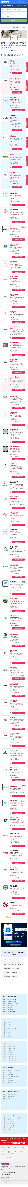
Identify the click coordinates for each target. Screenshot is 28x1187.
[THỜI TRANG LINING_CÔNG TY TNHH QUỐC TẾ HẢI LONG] (5, 853)
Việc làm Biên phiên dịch (9, 1011)
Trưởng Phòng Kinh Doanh (12, 377)
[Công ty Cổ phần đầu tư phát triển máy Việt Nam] (5, 583)
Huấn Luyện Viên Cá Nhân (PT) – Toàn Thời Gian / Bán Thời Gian (14, 447)
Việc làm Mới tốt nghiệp (9, 1072)
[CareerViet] (18, 1142)
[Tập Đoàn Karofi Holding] (5, 787)
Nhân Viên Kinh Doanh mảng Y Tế (14, 818)
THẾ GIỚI (4, 1152)
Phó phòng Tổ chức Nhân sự (13, 768)
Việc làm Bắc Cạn (7, 1033)
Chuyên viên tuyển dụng (13, 312)
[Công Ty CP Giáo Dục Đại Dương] (5, 549)
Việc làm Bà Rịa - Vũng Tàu (9, 1028)
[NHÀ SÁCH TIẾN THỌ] (5, 670)
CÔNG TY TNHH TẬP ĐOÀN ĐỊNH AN (17, 314)
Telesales (14, 976)
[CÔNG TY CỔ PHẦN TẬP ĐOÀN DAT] (5, 329)
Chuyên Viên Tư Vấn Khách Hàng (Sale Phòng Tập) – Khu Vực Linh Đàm (14, 430)
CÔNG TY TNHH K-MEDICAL (16, 567)
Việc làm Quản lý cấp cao (9, 1080)
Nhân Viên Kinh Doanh (13, 135)
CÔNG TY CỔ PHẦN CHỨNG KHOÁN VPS (16, 230)
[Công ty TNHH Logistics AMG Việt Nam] (5, 246)
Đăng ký (19, 5)
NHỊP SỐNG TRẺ (14, 1148)
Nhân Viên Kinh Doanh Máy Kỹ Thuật (14, 513)
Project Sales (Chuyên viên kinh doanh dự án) (14, 261)
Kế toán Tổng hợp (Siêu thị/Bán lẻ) (14, 616)
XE (8, 1155)
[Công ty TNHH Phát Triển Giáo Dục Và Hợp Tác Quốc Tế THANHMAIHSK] (5, 905)
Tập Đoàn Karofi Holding (15, 788)
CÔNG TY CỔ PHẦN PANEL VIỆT (17, 212)
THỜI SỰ (4, 1149)
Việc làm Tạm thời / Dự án (9, 1096)
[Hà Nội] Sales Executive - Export (14, 464)
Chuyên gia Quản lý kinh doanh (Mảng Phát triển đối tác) (14, 343)
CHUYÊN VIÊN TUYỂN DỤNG (13, 360)
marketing (6, 972)
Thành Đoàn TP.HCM (5, 1178)
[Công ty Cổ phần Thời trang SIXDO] (5, 81)
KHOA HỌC (19, 1149)
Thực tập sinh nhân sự (13, 650)
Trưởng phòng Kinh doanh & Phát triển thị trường (13, 155)
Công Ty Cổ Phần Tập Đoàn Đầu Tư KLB (17, 619)
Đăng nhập (24, 5)
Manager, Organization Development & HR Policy (14, 227)
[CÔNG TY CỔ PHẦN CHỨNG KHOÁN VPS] (5, 229)
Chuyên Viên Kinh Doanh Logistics (14, 868)
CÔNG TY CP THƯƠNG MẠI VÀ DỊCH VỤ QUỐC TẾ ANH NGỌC (16, 432)
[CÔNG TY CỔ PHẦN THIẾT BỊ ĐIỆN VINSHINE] (5, 397)
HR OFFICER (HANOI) (13, 192)
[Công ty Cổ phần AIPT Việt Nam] (5, 362)
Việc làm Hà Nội (7, 1023)
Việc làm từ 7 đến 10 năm (9, 1127)
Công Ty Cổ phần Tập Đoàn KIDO (16, 280)
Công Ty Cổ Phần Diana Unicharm (15, 101)
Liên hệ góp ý (4, 1182)
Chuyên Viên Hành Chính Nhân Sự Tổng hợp (14, 581)
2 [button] (10, 917)
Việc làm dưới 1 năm (8, 1121)
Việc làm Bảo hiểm (7, 1007)
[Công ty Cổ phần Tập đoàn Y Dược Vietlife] (5, 296)
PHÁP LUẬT (3, 1154)
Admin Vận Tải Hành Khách (13, 751)
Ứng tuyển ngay (17, 72)
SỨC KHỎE (19, 1152)
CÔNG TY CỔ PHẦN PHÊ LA (16, 415)
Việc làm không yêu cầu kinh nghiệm (12, 1118)
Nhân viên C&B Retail (12, 173)
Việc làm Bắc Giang (8, 1034)
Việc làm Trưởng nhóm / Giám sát (11, 1076)
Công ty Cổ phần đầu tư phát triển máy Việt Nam (16, 584)
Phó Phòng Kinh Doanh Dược (14, 294)
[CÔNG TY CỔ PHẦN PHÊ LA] (5, 414)
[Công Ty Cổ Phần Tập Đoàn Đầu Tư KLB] (5, 618)
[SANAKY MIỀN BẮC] (5, 635)
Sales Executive (13, 960)
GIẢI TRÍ (14, 1153)
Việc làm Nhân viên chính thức (10, 1094)
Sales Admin (13, 902)
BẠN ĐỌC (24, 1149)
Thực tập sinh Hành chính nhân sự (14, 885)
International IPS (14, 264)
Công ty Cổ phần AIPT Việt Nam (17, 363)
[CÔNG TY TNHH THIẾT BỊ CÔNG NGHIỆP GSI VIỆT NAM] (5, 887)
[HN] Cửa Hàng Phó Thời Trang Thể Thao (14, 851)
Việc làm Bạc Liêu (7, 1031)
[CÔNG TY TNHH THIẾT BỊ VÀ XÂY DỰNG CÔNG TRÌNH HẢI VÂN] (5, 515)
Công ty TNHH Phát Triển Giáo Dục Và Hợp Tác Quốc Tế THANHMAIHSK (17, 904)
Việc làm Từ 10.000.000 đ (9, 1052)
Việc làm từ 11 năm (7, 1129)
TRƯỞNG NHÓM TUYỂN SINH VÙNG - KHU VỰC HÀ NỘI (14, 547)
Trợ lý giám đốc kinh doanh (14, 481)
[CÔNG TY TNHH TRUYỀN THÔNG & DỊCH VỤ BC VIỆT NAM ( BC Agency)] (5, 379)
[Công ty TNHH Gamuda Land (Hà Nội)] (5, 836)
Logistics (20, 964)
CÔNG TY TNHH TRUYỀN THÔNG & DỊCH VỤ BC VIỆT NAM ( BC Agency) (17, 380)
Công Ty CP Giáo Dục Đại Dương (17, 550)
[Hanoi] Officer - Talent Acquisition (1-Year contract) (14, 834)
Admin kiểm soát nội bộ (14, 733)
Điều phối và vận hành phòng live (14, 683)
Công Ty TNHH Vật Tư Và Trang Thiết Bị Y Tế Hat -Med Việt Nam (17, 821)
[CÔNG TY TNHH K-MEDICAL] (5, 566)
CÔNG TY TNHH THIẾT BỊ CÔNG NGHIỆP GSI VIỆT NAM (17, 888)
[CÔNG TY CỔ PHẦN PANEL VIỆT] (5, 212)
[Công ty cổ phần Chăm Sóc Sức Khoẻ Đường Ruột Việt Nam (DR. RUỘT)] (5, 601)
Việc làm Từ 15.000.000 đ (9, 1054)
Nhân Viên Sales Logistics (14, 244)
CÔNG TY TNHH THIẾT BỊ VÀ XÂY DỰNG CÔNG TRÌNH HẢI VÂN (17, 515)
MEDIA (3, 1147)
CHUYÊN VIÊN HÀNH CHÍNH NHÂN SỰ (13, 599)
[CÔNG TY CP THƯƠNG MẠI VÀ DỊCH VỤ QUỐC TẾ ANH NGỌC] (5, 432)
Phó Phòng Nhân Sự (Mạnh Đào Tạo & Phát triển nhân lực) (14, 497)
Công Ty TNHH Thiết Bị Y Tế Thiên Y (15, 138)
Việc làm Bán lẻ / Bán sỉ (9, 1005)
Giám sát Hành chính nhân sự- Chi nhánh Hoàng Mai (14, 801)
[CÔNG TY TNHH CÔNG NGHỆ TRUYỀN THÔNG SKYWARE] (5, 63)
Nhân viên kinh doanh (14, 210)
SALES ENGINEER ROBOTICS (14, 327)
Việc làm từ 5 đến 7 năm (9, 1125)
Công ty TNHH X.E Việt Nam (16, 753)
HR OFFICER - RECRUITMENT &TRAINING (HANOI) (14, 98)
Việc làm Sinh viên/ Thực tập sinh (11, 1070)
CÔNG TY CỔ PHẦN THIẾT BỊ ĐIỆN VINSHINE (16, 398)
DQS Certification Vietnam (14, 119)
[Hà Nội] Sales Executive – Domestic (14, 412)
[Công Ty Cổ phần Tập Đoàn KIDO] (5, 279)
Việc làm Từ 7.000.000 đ (9, 1050)
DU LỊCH (9, 1157)
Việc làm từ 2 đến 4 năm (9, 1123)
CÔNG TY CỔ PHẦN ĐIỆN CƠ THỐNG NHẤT (15, 157)
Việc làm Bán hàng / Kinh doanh (11, 1003)
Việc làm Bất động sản (8, 1009)
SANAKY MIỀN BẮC (14, 636)
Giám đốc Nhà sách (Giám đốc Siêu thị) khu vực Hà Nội (14, 668)
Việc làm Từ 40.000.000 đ (9, 1060)
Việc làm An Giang (7, 1026)
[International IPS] (5, 263)
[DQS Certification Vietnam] (5, 118)
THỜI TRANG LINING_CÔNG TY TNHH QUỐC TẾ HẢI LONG (17, 854)
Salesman (14, 972)
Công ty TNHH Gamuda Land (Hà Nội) (16, 836)
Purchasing (7, 976)
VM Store (12, 717)
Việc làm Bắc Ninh (7, 1036)
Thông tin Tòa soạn (5, 1177)
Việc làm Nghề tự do (8, 1098)
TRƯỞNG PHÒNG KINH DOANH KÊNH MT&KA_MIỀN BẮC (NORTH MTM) (14, 277)
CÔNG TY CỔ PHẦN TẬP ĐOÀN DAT (17, 330)
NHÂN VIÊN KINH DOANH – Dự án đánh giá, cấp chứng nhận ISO (13, 116)
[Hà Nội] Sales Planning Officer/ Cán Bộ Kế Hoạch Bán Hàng (14, 530)
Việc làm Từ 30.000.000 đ (9, 1058)
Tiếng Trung (7, 968)
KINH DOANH (8, 1148)
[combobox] (14, 9)
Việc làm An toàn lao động (9, 1001)
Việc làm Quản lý (7, 1078)
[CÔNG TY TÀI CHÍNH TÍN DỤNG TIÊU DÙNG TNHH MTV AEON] (5, 345)
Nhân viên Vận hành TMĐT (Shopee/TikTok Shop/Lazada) (14, 700)
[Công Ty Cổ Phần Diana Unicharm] (5, 100)
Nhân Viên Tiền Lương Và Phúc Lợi (12, 78)
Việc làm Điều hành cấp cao (10, 1082)
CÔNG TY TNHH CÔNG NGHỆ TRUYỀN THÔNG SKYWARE (15, 63)
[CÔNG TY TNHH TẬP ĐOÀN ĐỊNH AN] (5, 314)
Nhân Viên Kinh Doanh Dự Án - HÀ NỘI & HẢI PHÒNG (14, 395)
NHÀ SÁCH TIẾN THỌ (14, 670)
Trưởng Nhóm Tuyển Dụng (13, 61)
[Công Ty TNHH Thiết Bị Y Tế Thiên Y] (5, 137)
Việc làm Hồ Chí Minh (8, 1025)
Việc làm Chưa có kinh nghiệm (10, 1120)
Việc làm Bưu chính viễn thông (10, 1013)
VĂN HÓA (14, 1151)
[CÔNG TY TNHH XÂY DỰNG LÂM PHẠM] (5, 652)
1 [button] (7, 917)
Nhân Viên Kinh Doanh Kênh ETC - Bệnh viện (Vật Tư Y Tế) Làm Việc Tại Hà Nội (14, 564)
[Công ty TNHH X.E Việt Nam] (5, 753)
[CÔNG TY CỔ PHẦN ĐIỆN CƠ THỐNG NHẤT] (5, 157)
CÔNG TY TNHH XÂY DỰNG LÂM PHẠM (17, 653)
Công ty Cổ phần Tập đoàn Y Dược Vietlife (16, 297)
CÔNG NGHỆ (9, 1152)
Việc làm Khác (6, 1100)
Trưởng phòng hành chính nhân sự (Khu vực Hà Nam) (14, 633)
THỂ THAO (19, 1147)
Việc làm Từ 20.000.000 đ (9, 1056)
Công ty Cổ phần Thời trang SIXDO (15, 81)
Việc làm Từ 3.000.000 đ (9, 1046)
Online (5, 960)
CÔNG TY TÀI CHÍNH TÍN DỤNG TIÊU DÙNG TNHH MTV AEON (17, 346)
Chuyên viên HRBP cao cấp (13, 785)
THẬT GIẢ (24, 1152)
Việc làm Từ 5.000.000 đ (9, 1048)
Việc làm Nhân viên (8, 1074)
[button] (23, 2)
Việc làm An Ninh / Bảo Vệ (9, 999)
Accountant (15, 968)
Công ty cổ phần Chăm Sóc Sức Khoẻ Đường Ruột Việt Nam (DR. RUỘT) (17, 601)
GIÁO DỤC (24, 1147)
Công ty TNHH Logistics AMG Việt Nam (16, 247)
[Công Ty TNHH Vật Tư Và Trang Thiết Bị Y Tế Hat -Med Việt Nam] (5, 820)
